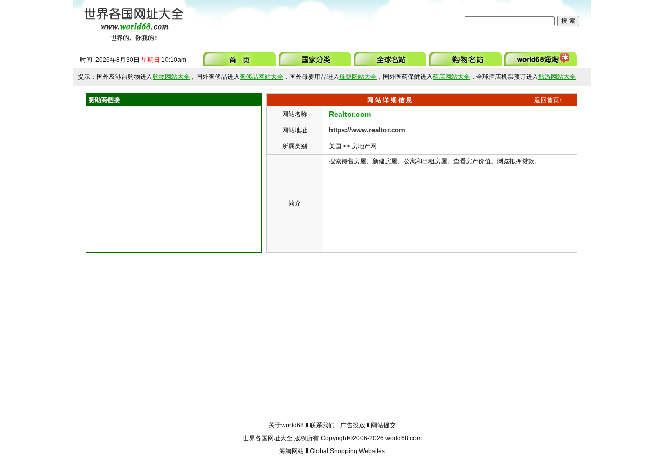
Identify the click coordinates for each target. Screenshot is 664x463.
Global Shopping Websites (347, 451)
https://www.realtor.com (367, 130)
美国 (335, 146)
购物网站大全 (171, 76)
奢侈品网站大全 (261, 76)
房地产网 (364, 146)
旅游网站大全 (557, 76)
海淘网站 (291, 451)
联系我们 (322, 425)
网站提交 (383, 425)
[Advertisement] (326, 20)
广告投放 (352, 425)
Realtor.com (350, 114)
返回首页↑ (548, 100)
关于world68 (286, 425)
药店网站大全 (451, 76)
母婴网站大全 (358, 76)
